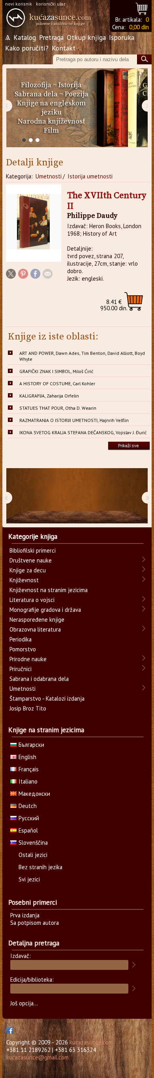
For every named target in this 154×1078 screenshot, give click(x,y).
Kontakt (63, 47)
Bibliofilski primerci (32, 550)
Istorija (70, 85)
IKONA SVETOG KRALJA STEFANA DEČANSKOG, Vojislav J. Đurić (82, 432)
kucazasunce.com (91, 1042)
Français (29, 769)
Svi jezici (29, 879)
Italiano (28, 781)
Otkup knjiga (86, 37)
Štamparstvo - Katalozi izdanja (47, 698)
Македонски (34, 793)
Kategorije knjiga (32, 536)
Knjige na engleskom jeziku (51, 108)
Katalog (24, 37)
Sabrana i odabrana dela (39, 678)
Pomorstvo (22, 649)
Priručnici (20, 669)
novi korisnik (18, 4)
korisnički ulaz (51, 4)
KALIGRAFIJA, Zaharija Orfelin (49, 396)
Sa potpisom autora (34, 922)
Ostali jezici (33, 855)
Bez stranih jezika (40, 867)
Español (28, 830)
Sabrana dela (36, 94)
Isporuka (121, 37)
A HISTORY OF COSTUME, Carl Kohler (57, 383)
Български (31, 744)
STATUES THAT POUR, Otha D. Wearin (57, 408)
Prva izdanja (24, 915)
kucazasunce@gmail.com (37, 1057)
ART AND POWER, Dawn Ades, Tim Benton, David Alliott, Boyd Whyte (82, 356)
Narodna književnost (51, 121)
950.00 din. (114, 305)
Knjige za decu (27, 570)
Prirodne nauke (28, 659)
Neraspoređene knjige (36, 619)
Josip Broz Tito (27, 708)
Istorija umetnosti (90, 176)
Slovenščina (33, 842)
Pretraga (51, 37)
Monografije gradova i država (45, 609)
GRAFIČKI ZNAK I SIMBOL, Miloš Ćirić (56, 371)
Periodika (20, 639)
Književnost (24, 580)
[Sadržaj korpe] (142, 7)
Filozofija (36, 85)
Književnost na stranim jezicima (48, 590)
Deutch (28, 806)
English (27, 757)
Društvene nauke (30, 560)
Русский (29, 818)
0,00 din (139, 27)
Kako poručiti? (27, 47)
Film (51, 130)
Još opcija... (24, 1003)
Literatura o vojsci (31, 600)
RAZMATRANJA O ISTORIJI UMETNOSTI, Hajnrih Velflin (74, 420)
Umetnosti (49, 176)
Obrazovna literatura (35, 629)
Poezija (76, 94)
